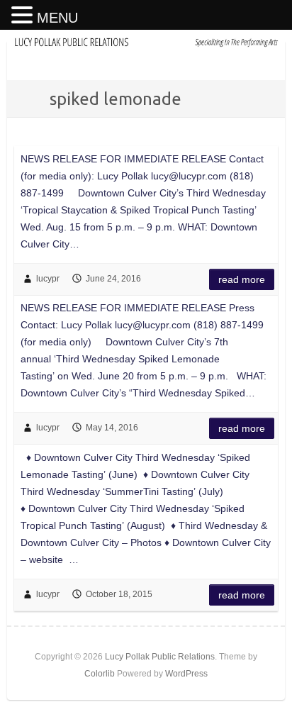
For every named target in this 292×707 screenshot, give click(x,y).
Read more (241, 279)
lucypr (48, 279)
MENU (57, 18)
